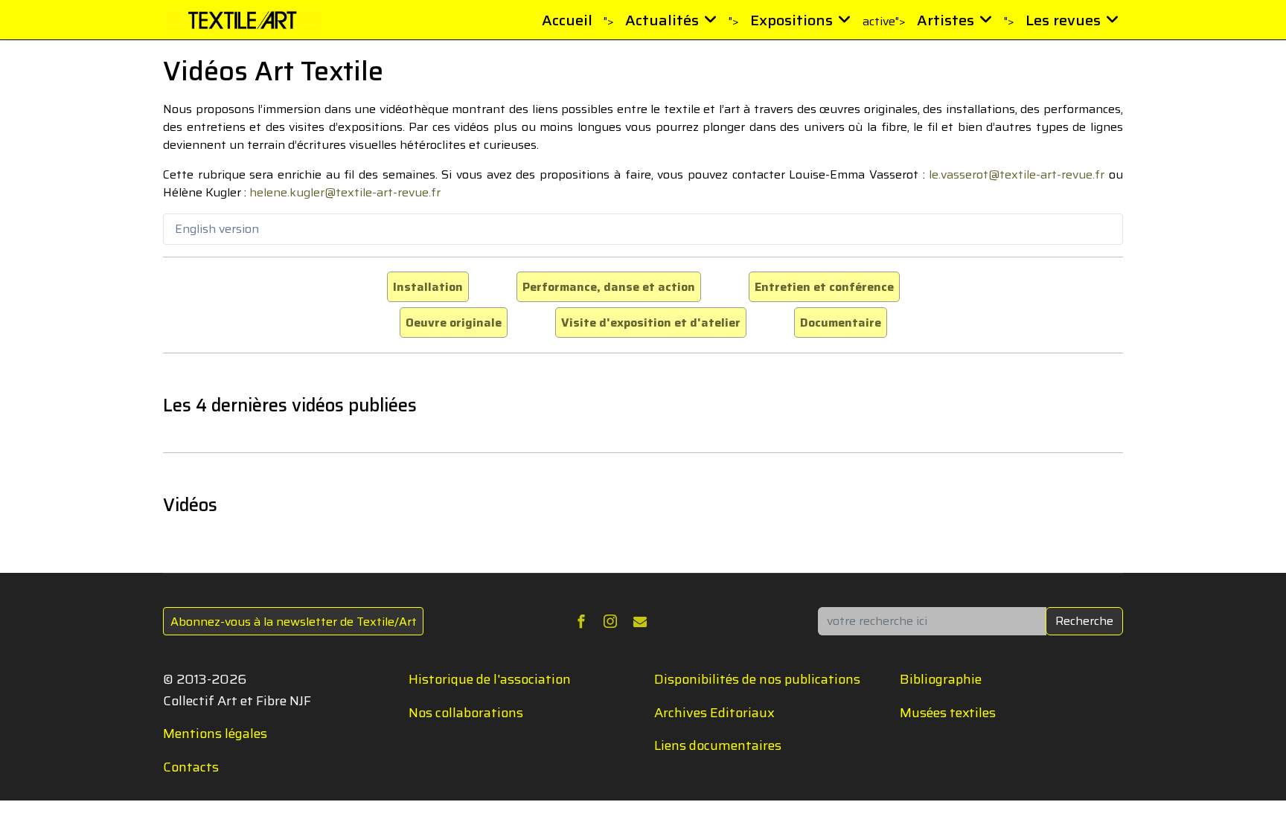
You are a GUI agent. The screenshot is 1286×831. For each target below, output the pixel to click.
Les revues (1063, 20)
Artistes (945, 20)
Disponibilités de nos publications (757, 679)
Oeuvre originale (454, 322)
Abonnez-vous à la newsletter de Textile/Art (293, 621)
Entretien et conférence (824, 286)
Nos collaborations (466, 712)
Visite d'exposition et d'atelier (650, 322)
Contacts (191, 767)
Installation (428, 286)
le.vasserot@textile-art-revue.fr (1016, 174)
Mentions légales (215, 733)
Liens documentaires (717, 745)
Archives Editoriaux (714, 712)
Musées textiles (948, 712)
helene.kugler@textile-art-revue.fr (345, 192)
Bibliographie (941, 679)
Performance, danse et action (608, 286)
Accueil (567, 20)
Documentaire (840, 322)
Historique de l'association (490, 679)
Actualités (662, 20)
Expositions (791, 20)
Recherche (1084, 621)
